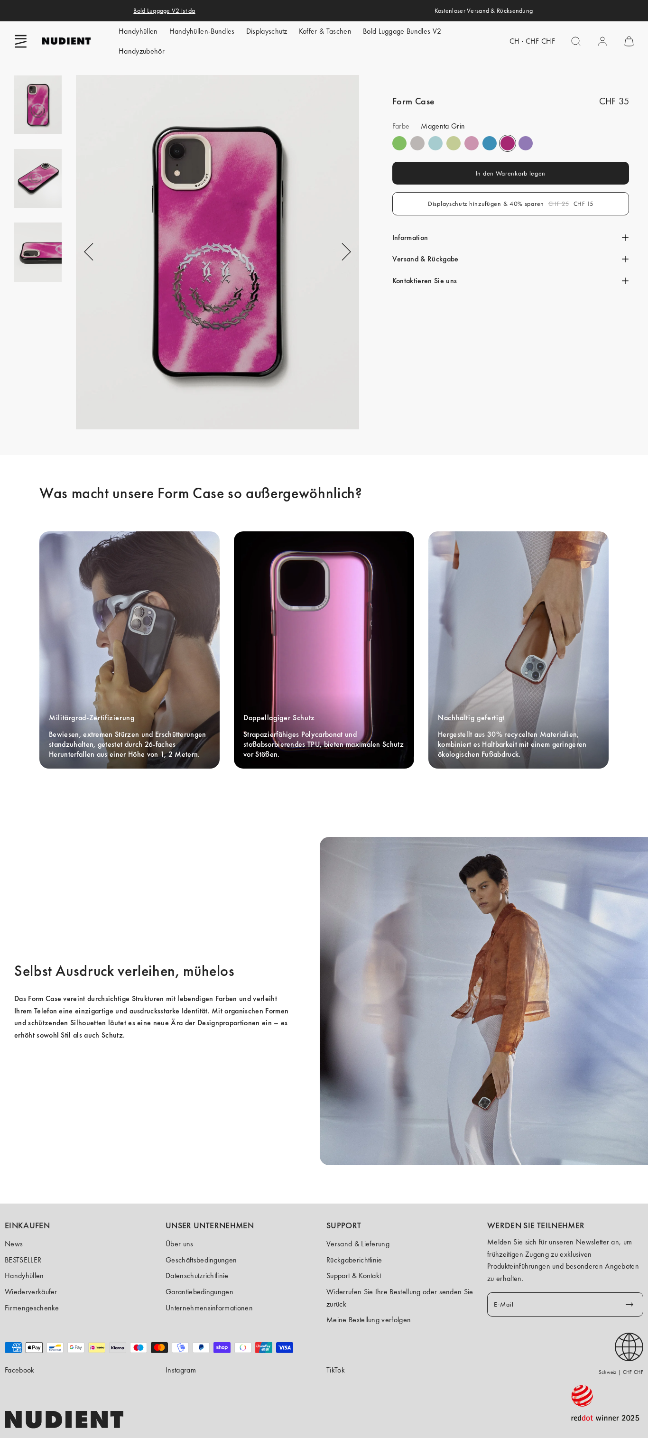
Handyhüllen (138, 31)
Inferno (453, 143)
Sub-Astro (525, 143)
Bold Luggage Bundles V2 (402, 31)
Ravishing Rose (471, 143)
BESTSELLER (23, 1260)
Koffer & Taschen (325, 31)
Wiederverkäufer (31, 1292)
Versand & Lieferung (357, 1244)
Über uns (180, 1244)
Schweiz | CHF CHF (621, 1372)
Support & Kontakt (353, 1275)
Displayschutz (266, 31)
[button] (21, 41)
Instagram (181, 1370)
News (14, 1244)
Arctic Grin (489, 143)
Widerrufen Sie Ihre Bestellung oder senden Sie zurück (399, 1298)
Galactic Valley (435, 143)
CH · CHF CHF (532, 41)
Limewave (399, 143)
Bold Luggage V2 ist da (164, 10)
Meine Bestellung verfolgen (368, 1320)
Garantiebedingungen (199, 1292)
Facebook (20, 1370)
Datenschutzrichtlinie (197, 1275)
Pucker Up (417, 143)
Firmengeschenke (32, 1308)
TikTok (335, 1370)
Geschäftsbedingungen (201, 1260)
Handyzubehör (142, 51)
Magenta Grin (507, 143)
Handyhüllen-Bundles (202, 31)
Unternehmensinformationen (209, 1308)
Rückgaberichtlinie (354, 1260)
